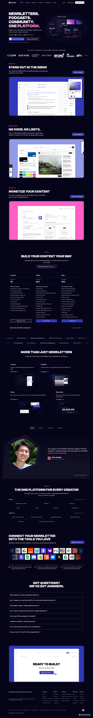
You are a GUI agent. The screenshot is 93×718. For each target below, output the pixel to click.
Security (52, 710)
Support (75, 698)
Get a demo (70, 2)
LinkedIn (81, 702)
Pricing (54, 2)
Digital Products (57, 698)
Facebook (82, 696)
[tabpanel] (46, 455)
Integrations (56, 702)
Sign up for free (79, 2)
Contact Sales (76, 328)
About (43, 694)
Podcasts (56, 696)
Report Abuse (58, 710)
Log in (64, 2)
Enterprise (40, 2)
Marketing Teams (65, 700)
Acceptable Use (35, 710)
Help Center (75, 696)
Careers (44, 696)
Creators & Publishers (66, 694)
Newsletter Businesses (67, 696)
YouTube (82, 694)
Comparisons (76, 700)
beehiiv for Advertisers (47, 698)
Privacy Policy (23, 698)
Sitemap (64, 710)
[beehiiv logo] (83, 710)
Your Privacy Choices (44, 710)
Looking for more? (79, 499)
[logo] (12, 2)
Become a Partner (46, 702)
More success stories (81, 475)
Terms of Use (12, 710)
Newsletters (56, 694)
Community (56, 700)
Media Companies (66, 698)
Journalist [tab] (50, 428)
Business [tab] (60, 428)
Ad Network (48, 2)
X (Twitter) (82, 700)
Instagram (82, 698)
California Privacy (27, 710)
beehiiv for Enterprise (47, 700)
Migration (75, 702)
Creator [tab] (41, 428)
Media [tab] (32, 428)
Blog (74, 694)
